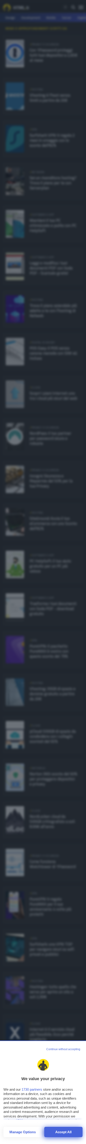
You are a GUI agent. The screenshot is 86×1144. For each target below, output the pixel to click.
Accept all (63, 1132)
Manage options (22, 1132)
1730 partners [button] (32, 1089)
